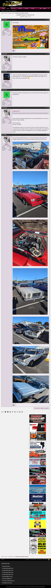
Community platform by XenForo (15, 586)
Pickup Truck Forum (6, 566)
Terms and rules (33, 559)
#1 (48, 19)
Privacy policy (39, 559)
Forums (8, 8)
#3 (48, 71)
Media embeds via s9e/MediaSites (40, 586)
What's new (13, 8)
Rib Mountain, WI (8, 87)
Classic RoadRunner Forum (8, 576)
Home (3, 8)
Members (20, 8)
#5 (48, 107)
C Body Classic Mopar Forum (8, 572)
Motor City (9, 105)
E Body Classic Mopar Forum (8, 574)
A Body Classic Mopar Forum (8, 568)
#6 (48, 134)
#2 (48, 53)
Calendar (32, 8)
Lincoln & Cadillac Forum (7, 578)
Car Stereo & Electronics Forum (8, 580)
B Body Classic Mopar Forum (8, 570)
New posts (3, 10)
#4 (48, 89)
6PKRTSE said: (15, 111)
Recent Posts (8, 10)
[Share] (47, 20)
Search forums (14, 10)
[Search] (48, 8)
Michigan (9, 69)
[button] (16, 8)
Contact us (28, 559)
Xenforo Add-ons (29, 586)
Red (3, 559)
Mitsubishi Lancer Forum (7, 582)
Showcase (26, 8)
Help (43, 559)
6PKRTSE (22, 16)
